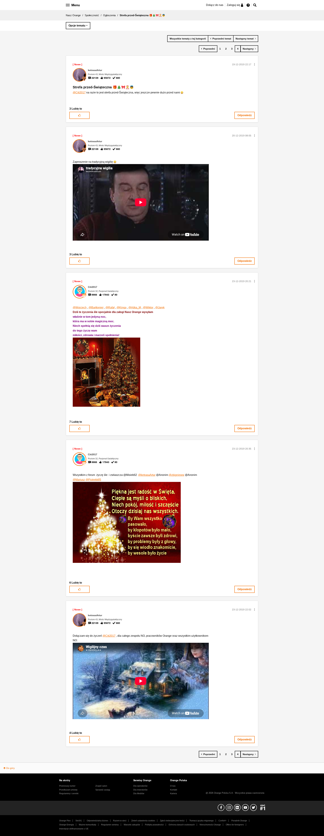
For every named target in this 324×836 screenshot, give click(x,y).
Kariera (173, 793)
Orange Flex (65, 820)
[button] (254, 64)
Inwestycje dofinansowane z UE (73, 829)
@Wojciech (80, 307)
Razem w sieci (119, 820)
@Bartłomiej (96, 307)
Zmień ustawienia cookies (143, 820)
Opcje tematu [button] (77, 25)
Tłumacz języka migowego (201, 820)
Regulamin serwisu (110, 825)
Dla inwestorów (140, 790)
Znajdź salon (101, 786)
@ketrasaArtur (146, 474)
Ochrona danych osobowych (182, 825)
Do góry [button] (10, 768)
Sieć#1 (78, 820)
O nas (173, 786)
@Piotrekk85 (93, 479)
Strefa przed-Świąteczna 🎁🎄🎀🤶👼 (103, 87)
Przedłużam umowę (68, 790)
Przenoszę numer (67, 786)
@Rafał (110, 307)
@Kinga (121, 307)
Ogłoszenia (109, 15)
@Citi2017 (79, 92)
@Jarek (160, 307)
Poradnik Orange (239, 820)
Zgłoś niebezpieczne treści (172, 820)
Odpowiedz (244, 115)
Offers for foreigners (235, 825)
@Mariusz (79, 479)
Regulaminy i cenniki (68, 793)
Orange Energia (66, 825)
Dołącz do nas (214, 5)
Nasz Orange (73, 15)
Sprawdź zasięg (102, 790)
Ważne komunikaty (87, 825)
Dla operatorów (140, 786)
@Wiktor (148, 307)
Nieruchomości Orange (210, 825)
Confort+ (222, 820)
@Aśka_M (134, 307)
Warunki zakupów (132, 825)
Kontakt (173, 790)
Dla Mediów (138, 793)
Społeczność (92, 15)
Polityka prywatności (154, 825)
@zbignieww (176, 474)
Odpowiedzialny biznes (97, 820)
